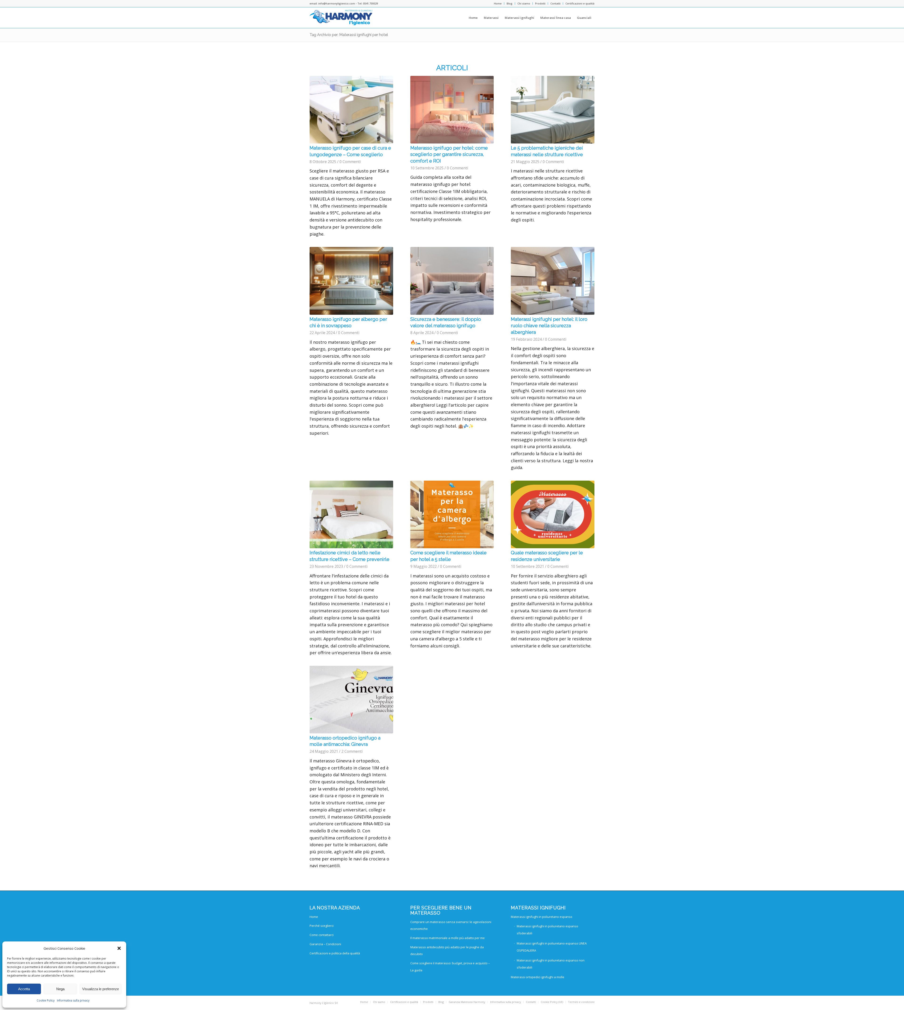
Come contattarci (322, 935)
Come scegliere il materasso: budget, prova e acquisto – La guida (450, 966)
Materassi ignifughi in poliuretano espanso (541, 917)
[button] (119, 948)
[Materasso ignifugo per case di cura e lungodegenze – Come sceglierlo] (351, 109)
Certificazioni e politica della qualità (335, 953)
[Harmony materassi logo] (341, 17)
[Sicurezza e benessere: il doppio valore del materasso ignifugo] (452, 281)
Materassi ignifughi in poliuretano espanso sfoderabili (547, 929)
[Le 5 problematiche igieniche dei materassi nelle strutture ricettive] (552, 109)
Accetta (24, 989)
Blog (510, 3)
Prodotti (540, 3)
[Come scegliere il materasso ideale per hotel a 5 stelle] (452, 514)
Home (498, 3)
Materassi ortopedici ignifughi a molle (537, 977)
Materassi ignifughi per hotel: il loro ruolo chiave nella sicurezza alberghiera (549, 325)
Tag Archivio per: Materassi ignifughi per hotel (349, 35)
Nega (60, 989)
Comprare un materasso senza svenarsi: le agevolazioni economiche (450, 925)
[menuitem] (498, 3)
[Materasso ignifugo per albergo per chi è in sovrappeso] (351, 281)
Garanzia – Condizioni (325, 944)
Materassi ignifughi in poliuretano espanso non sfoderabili (551, 963)
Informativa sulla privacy (73, 1000)
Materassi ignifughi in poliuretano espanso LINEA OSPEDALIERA (552, 947)
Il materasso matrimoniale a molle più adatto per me (447, 938)
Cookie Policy (46, 1000)
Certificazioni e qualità (579, 3)
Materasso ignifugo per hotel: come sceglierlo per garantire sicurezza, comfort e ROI (449, 154)
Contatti (555, 3)
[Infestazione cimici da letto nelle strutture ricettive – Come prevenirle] (351, 514)
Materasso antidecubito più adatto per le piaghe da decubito (447, 950)
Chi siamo (523, 3)
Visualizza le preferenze (100, 989)
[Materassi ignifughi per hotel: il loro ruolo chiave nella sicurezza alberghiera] (552, 281)
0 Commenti (350, 161)
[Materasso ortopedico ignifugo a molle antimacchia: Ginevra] (351, 699)
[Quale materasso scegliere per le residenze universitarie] (552, 514)
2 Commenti (352, 751)
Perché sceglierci (322, 926)
